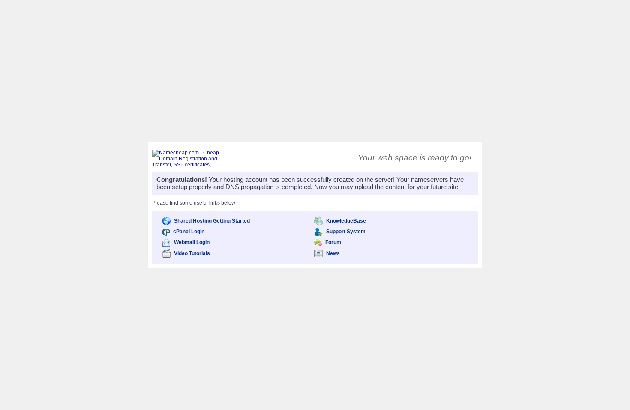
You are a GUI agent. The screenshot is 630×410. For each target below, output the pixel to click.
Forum (333, 242)
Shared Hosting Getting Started (212, 221)
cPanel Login (188, 232)
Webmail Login (192, 242)
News (333, 253)
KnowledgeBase (346, 221)
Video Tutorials (192, 253)
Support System (346, 232)
